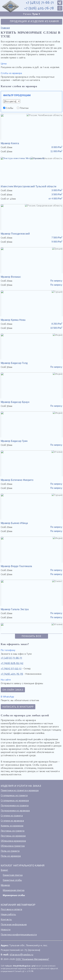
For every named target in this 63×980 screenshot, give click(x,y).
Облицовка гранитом (13, 845)
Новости (5, 929)
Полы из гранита (10, 850)
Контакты (6, 919)
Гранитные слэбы (12, 880)
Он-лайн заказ (12, 689)
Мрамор (5, 885)
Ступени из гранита (12, 815)
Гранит (4, 870)
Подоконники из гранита (15, 805)
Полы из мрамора (11, 855)
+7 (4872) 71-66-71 (40, 2)
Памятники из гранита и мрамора (20, 790)
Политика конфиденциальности (19, 934)
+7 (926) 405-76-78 (39, 8)
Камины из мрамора (12, 825)
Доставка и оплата (11, 909)
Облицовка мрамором (13, 840)
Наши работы (8, 914)
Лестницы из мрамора (13, 835)
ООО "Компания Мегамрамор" (32, 959)
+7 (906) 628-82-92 (12, 663)
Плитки (23, 107)
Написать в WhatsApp (18, 706)
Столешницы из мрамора (15, 800)
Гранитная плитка (12, 875)
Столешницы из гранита (14, 795)
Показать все (31, 636)
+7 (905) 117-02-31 (11, 668)
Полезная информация (14, 924)
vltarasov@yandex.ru (21, 954)
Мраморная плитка (13, 890)
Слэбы (9, 107)
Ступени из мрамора (12, 820)
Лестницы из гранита (12, 830)
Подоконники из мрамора (15, 810)
